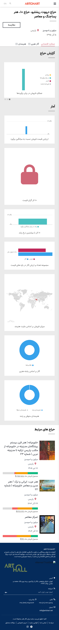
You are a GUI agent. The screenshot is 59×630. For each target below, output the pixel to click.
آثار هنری (33, 44)
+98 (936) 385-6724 (26, 603)
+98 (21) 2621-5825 (46, 603)
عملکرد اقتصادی (48, 44)
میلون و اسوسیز (49, 30)
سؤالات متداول (10, 623)
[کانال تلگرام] (31, 627)
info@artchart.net (46, 610)
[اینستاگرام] (27, 627)
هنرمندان (21, 44)
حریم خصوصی (22, 623)
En (5, 3)
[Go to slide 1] (9, 99)
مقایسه (11, 25)
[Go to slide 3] (5, 99)
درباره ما (51, 623)
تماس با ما (43, 623)
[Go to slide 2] (7, 99)
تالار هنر (24, 619)
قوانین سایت (33, 623)
